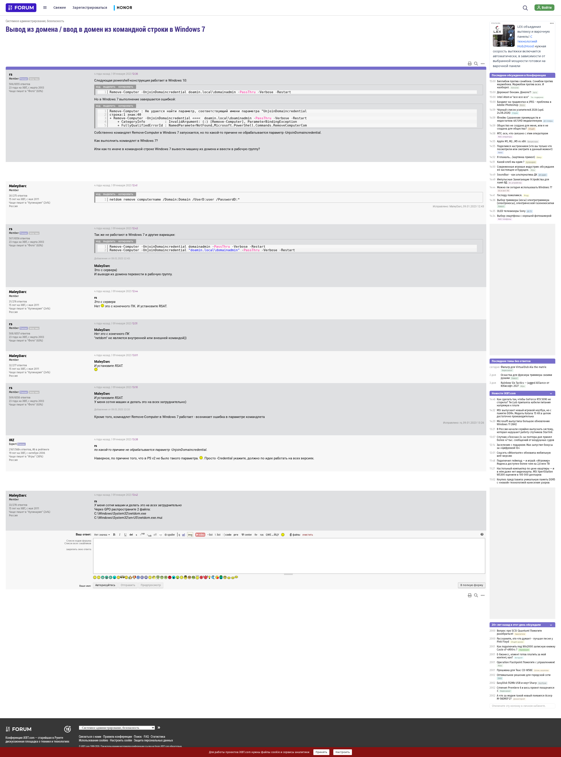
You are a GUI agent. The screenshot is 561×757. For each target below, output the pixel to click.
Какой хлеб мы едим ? (510, 161)
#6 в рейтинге (40, 449)
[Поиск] (525, 7)
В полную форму (471, 585)
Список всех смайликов (77, 543)
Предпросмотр (151, 585)
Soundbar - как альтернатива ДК (517, 174)
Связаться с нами (90, 736)
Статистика (158, 736)
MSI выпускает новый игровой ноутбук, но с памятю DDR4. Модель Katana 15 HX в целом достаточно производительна (524, 413)
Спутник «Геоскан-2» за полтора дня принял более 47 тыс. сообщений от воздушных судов (525, 438)
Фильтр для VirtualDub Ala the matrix (523, 367)
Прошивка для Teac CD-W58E (515, 670)
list (217, 535)
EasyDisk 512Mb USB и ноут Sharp (517, 682)
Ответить (477, 73)
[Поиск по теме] (476, 63)
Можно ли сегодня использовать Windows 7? (524, 187)
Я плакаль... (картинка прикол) (516, 157)
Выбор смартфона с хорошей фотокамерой (524, 215)
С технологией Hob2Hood (527, 41)
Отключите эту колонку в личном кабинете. (519, 705)
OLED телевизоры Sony (511, 211)
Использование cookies (93, 740)
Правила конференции (117, 736)
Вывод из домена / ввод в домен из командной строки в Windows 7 (105, 29)
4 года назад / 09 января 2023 (116, 73)
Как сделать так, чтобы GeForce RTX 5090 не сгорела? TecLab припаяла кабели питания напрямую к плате (524, 402)
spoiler (171, 535)
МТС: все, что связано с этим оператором (522, 133)
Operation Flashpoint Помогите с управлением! (526, 662)
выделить (109, 86)
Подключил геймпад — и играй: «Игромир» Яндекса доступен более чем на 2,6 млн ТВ (523, 462)
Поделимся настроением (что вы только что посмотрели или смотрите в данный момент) (524, 148)
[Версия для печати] (470, 63)
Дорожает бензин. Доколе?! (514, 92)
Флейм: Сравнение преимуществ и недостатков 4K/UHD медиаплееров (519, 119)
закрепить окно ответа (78, 549)
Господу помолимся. (509, 195)
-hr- (256, 535)
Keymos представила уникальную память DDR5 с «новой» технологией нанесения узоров (526, 481)
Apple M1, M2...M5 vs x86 (511, 141)
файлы (296, 535)
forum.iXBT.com (162, 746)
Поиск (138, 736)
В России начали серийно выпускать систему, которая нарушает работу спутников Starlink (525, 431)
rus (262, 535)
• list (210, 535)
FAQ (146, 736)
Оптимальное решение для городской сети (523, 675)
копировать (125, 86)
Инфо (466, 73)
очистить (307, 535)
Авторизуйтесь (105, 585)
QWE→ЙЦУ (272, 535)
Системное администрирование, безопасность (35, 21)
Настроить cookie (121, 740)
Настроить (343, 752)
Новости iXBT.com (504, 393)
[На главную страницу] (21, 7)
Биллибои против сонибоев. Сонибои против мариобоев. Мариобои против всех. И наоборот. (525, 84)
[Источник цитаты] (117, 302)
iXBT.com (85, 746)
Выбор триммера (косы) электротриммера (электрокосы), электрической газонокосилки (525, 202)
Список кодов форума (78, 540)
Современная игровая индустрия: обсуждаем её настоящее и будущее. (525, 168)
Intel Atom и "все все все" (513, 97)
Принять (321, 752)
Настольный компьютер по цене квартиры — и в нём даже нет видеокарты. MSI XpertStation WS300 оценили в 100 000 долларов (525, 471)
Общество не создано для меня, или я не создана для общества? (522, 127)
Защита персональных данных (153, 740)
